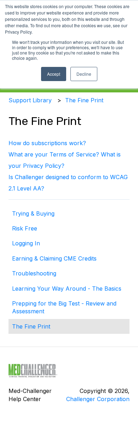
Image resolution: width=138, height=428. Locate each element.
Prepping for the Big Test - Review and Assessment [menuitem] (64, 307)
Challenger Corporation (98, 399)
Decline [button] (83, 74)
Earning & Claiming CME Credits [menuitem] (54, 258)
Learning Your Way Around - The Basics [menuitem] (66, 288)
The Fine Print (84, 100)
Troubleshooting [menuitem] (34, 273)
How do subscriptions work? (47, 143)
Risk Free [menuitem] (24, 228)
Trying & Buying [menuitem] (33, 213)
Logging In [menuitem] (26, 243)
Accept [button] (53, 74)
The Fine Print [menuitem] (31, 326)
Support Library (30, 100)
